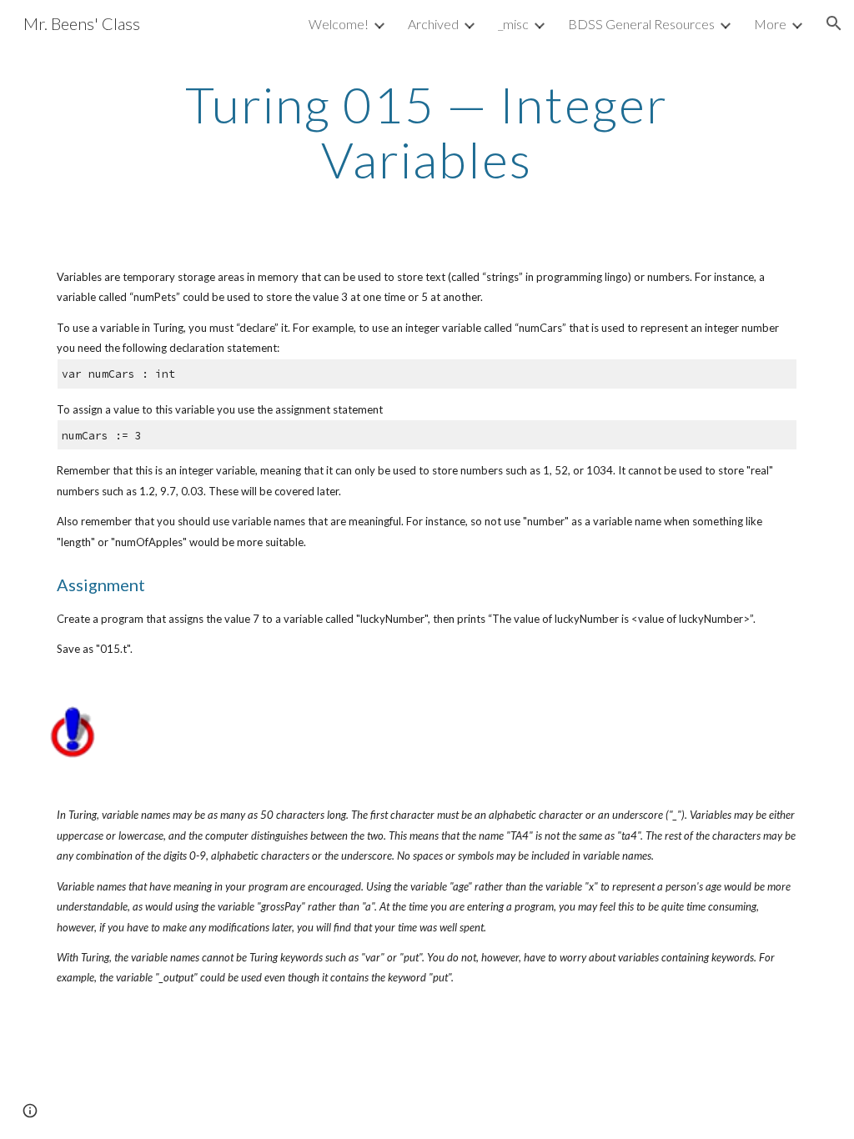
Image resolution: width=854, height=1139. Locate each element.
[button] (834, 23)
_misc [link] (513, 24)
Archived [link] (433, 24)
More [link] (770, 24)
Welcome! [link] (339, 24)
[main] (426, 131)
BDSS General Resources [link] (641, 24)
